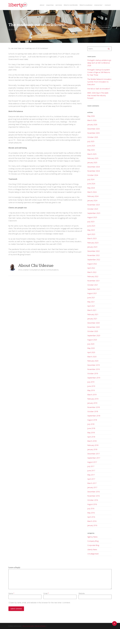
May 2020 (91, 348)
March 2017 (91, 483)
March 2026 (91, 120)
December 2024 (93, 167)
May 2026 (91, 116)
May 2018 (91, 432)
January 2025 (92, 162)
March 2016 (91, 521)
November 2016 (93, 496)
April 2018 (91, 437)
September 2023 (93, 213)
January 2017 (92, 487)
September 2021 (93, 289)
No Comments (104, 27)
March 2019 (91, 394)
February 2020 (92, 361)
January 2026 (92, 124)
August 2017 (92, 462)
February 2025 (92, 158)
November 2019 (93, 369)
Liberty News (92, 549)
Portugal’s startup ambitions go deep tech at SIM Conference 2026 (99, 63)
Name (11, 593)
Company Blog (41, 29)
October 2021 (92, 285)
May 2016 (91, 513)
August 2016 (92, 504)
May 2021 (91, 302)
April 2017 (91, 479)
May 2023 (91, 230)
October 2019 (92, 373)
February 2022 (92, 276)
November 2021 (93, 281)
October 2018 (92, 411)
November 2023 (93, 205)
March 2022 (91, 272)
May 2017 (91, 475)
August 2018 (92, 420)
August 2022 (92, 264)
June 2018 (91, 428)
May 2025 (91, 150)
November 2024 (93, 171)
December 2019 (93, 365)
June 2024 (91, 183)
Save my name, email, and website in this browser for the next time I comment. (40, 602)
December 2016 (93, 492)
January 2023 (92, 247)
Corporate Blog (93, 545)
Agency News (92, 537)
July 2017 (90, 466)
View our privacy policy (28, 626)
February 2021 (92, 314)
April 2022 (91, 268)
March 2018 (91, 441)
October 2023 (92, 209)
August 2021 (92, 293)
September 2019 (93, 378)
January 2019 (92, 403)
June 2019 (91, 386)
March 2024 (91, 192)
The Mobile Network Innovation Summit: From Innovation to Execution (99, 82)
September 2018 (93, 416)
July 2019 (90, 382)
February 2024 (92, 196)
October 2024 (92, 175)
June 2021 (91, 297)
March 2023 (91, 238)
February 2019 (92, 399)
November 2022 (93, 255)
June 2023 (91, 226)
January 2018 (92, 449)
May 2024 (91, 188)
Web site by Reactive (40, 626)
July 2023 (90, 221)
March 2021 (91, 310)
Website (82, 593)
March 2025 (91, 154)
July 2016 (90, 508)
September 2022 (93, 259)
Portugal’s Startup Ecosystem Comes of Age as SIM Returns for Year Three (98, 72)
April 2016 (91, 517)
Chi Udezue (14, 29)
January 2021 (92, 319)
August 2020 (92, 340)
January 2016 (92, 525)
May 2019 (91, 390)
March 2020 (91, 356)
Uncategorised (93, 554)
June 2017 (91, 470)
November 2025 (93, 133)
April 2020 (91, 352)
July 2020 (90, 344)
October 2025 (92, 137)
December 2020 (93, 323)
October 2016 (92, 500)
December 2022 (93, 251)
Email (46, 593)
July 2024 (90, 179)
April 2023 (91, 234)
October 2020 (92, 331)
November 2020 (93, 327)
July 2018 (90, 424)
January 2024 (92, 200)
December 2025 (93, 129)
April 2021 (91, 306)
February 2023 (92, 243)
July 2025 (90, 141)
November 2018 (93, 407)
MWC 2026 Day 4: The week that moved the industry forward (97, 95)
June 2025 (91, 145)
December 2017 (93, 454)
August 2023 (92, 217)
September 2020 (93, 335)
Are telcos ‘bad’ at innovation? (98, 88)
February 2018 (92, 445)
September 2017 (93, 458)
